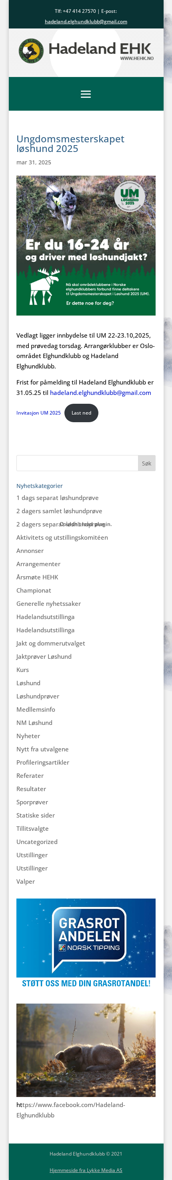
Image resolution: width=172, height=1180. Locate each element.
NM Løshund (34, 723)
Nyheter (28, 736)
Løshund (28, 683)
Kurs (22, 670)
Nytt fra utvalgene (42, 749)
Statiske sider (35, 815)
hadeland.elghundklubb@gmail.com (100, 393)
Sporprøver (32, 802)
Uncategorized (37, 842)
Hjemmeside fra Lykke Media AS (86, 1170)
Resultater (31, 789)
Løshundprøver (37, 696)
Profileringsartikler (42, 762)
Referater (30, 775)
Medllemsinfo (35, 709)
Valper (25, 881)
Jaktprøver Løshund (44, 656)
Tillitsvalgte (32, 828)
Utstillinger (32, 855)
